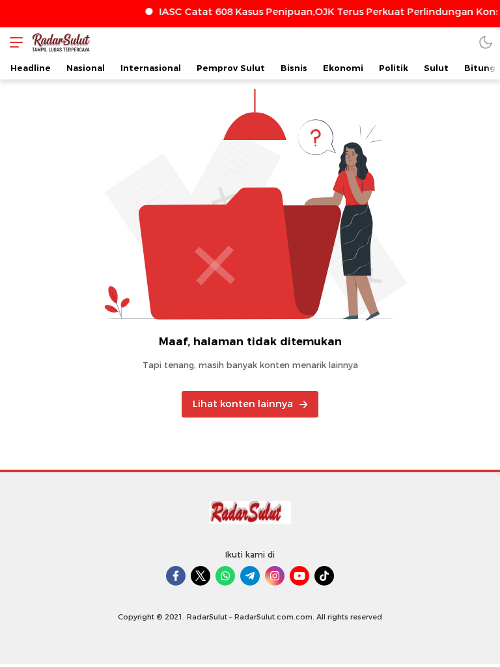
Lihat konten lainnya (243, 404)
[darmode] (485, 42)
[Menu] (13, 42)
